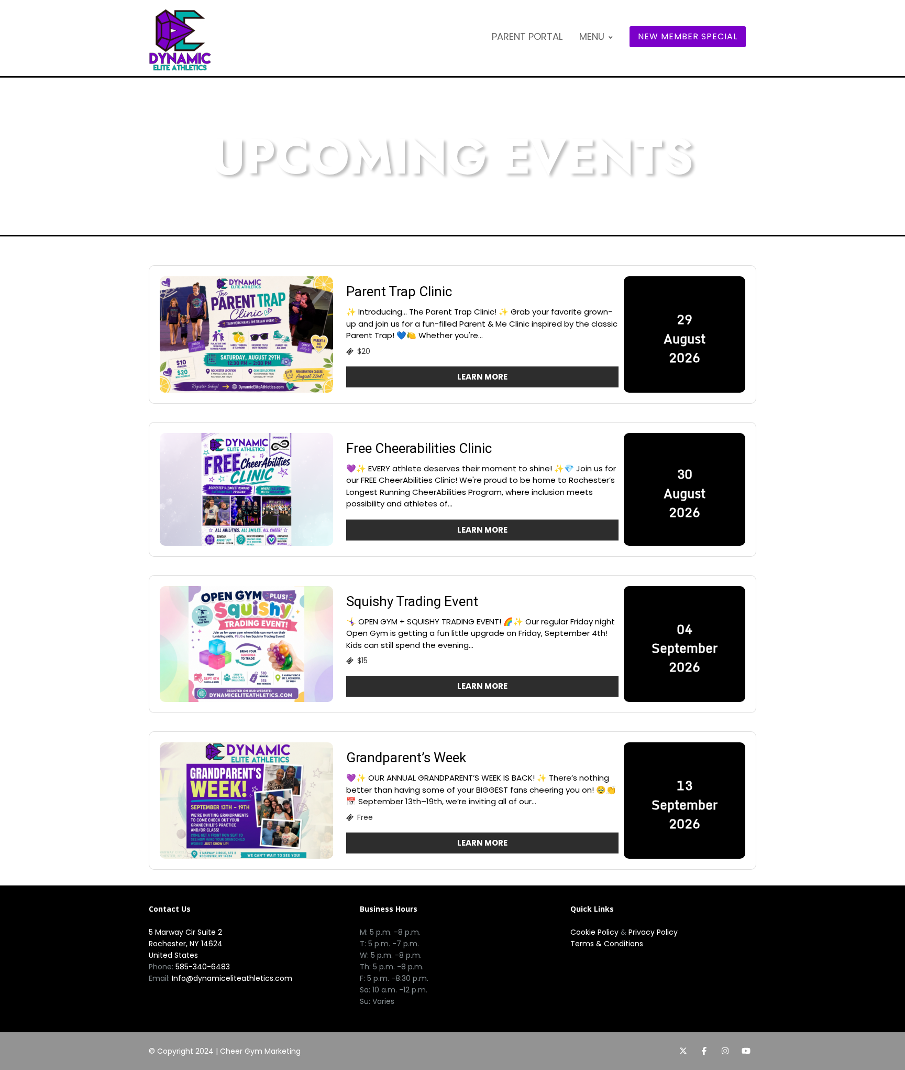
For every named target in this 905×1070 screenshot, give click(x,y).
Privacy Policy (653, 932)
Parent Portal (527, 36)
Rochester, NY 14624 (186, 943)
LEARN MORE (482, 376)
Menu (591, 36)
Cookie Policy (594, 932)
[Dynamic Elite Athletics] (180, 39)
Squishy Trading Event (412, 601)
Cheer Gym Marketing (260, 1051)
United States (173, 955)
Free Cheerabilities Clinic (419, 448)
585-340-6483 (202, 966)
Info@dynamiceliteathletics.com (232, 978)
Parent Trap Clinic (399, 291)
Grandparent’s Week (406, 757)
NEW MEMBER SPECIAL (687, 36)
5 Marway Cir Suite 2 (185, 932)
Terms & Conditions (606, 943)
